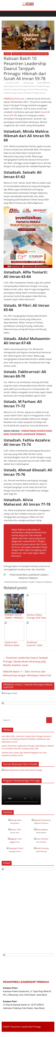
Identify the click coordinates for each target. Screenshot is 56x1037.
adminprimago (28, 83)
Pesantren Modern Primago (37, 89)
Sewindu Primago (10, 93)
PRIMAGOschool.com (14, 98)
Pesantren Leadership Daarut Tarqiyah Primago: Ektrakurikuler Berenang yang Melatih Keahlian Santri (25, 661)
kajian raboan (9, 86)
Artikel (7, 54)
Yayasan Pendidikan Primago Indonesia (31, 93)
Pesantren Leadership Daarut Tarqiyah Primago (30, 54)
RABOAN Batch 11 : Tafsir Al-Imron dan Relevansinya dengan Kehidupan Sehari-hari (27, 675)
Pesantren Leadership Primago (15, 89)
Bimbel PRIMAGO (43, 83)
